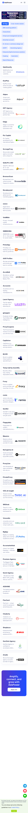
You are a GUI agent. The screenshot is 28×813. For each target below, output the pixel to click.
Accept (14, 811)
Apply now (14, 689)
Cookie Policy (15, 807)
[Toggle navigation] (24, 2)
